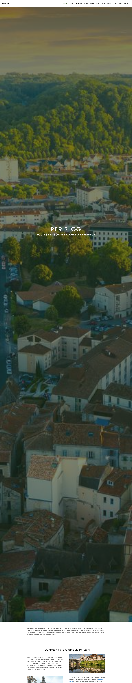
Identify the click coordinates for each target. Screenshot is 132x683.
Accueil (65, 3)
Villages (126, 3)
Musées (71, 3)
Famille (92, 3)
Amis (97, 3)
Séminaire (109, 3)
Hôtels (86, 3)
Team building (118, 3)
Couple (103, 3)
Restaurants (79, 3)
